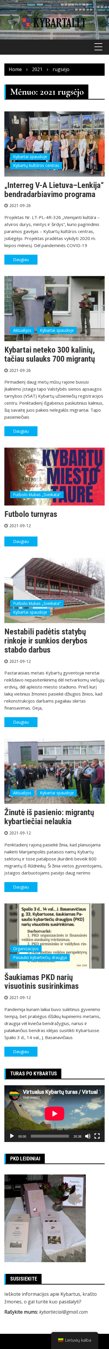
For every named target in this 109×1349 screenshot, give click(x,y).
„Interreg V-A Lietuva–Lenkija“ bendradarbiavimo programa (54, 189)
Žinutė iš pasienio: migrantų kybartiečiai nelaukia (49, 817)
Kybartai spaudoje (30, 156)
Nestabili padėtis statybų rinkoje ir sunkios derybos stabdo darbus (45, 641)
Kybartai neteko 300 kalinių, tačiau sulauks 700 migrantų (49, 354)
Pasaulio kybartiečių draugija (40, 957)
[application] (54, 1113)
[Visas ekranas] (97, 1136)
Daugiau (21, 259)
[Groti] (12, 1136)
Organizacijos (26, 948)
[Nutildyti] (88, 1136)
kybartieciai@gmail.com (63, 1312)
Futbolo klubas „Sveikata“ (37, 494)
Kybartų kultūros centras (36, 165)
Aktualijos (22, 330)
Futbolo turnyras (30, 514)
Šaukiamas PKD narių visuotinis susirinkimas (41, 981)
